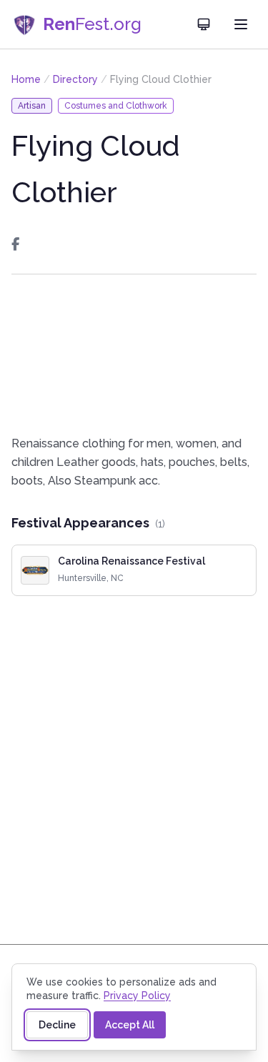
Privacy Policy (137, 995)
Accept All (129, 1025)
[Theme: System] (203, 24)
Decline (57, 1025)
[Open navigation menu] (241, 24)
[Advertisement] (134, 354)
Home (26, 79)
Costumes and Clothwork (115, 106)
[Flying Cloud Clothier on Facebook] (15, 244)
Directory (75, 79)
